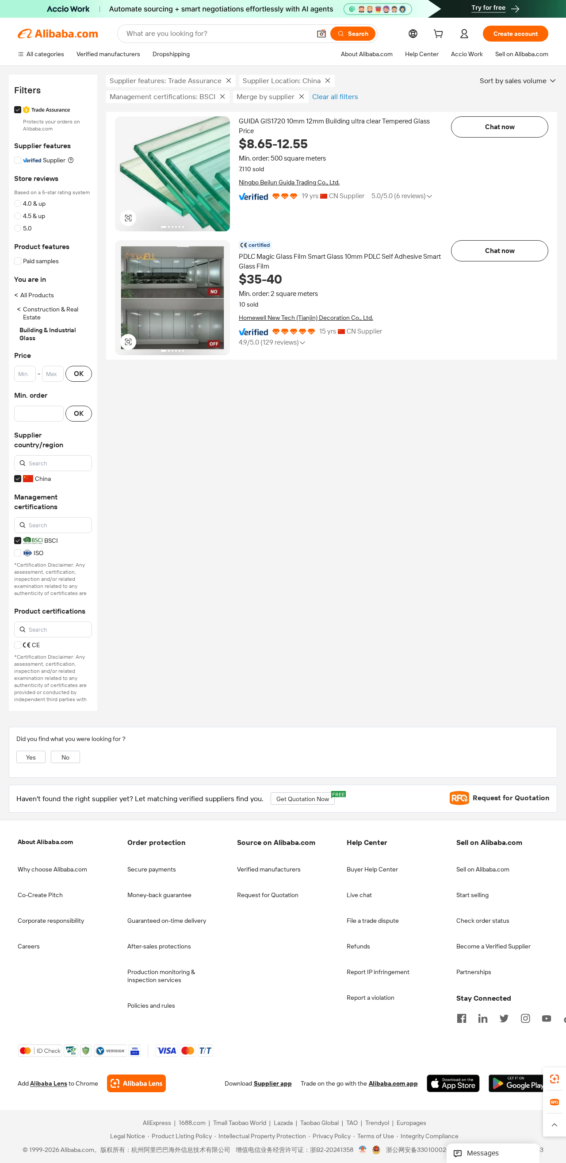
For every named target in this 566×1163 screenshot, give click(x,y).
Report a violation (370, 997)
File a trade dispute (373, 920)
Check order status (482, 920)
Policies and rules (151, 1005)
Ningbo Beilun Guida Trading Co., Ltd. (289, 182)
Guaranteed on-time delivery (166, 920)
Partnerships (473, 971)
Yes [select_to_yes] (31, 757)
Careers (29, 946)
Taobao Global (319, 1122)
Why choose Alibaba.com (52, 869)
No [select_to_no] (65, 757)
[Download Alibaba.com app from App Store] (453, 1083)
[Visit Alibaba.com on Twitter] (504, 1017)
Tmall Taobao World (239, 1122)
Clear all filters (335, 96)
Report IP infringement (378, 971)
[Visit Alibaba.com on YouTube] (546, 1017)
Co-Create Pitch (40, 894)
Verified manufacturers (269, 869)
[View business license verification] (363, 1149)
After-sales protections (159, 946)
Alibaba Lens (48, 1083)
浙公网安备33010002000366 (427, 1149)
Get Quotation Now (305, 797)
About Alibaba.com (45, 841)
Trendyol (377, 1122)
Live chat (359, 894)
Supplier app (273, 1083)
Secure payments (151, 869)
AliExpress (157, 1122)
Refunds (358, 946)
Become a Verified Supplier (493, 946)
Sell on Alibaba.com (482, 869)
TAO (352, 1122)
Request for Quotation (267, 894)
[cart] (440, 34)
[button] (321, 33)
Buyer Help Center (372, 869)
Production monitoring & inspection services (161, 975)
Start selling (472, 894)
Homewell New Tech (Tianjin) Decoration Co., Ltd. (306, 317)
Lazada (283, 1122)
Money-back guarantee (159, 894)
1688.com (192, 1122)
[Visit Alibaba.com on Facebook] (461, 1017)
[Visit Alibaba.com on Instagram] (525, 1017)
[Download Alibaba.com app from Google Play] (518, 1083)
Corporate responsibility (51, 920)
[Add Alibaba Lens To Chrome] (136, 1083)
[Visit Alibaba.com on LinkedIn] (483, 1017)
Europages (411, 1122)
